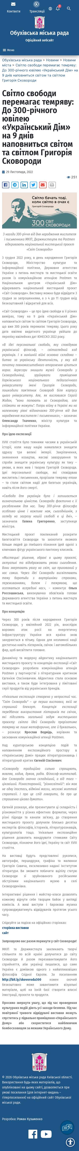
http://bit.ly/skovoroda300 (21, 980)
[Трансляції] (36, 4)
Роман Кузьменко (29, 1119)
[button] (5, 185)
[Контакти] (13, 4)
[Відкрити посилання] (39, 210)
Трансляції (37, 11)
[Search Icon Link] (69, 8)
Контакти (13, 11)
